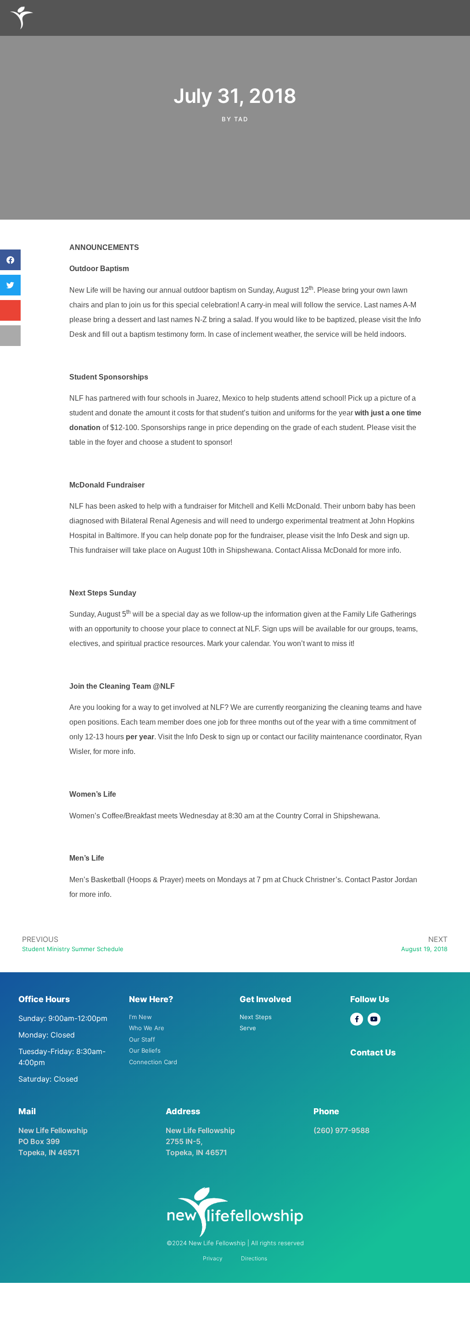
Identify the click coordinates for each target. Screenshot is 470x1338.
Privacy (213, 1258)
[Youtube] (374, 1019)
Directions (254, 1258)
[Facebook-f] (356, 1019)
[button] (10, 259)
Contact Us (373, 1052)
